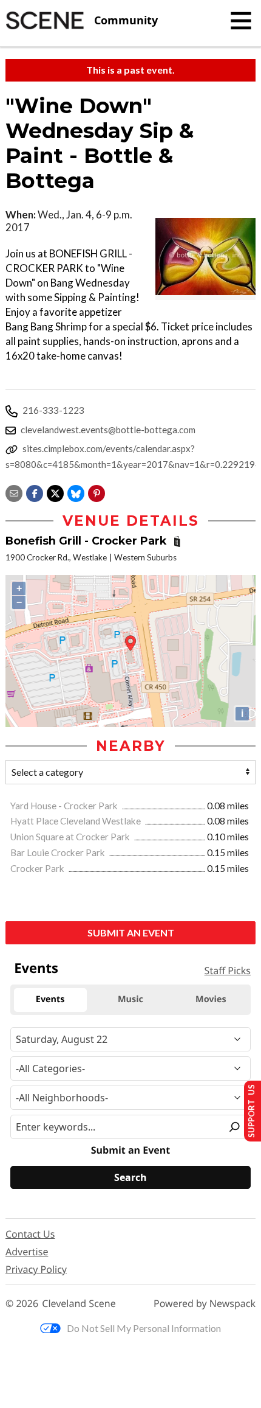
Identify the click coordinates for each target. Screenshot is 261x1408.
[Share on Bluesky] (75, 492)
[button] (96, 492)
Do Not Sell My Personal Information (144, 1328)
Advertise (26, 1251)
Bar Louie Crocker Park (58, 852)
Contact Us (30, 1234)
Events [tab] (50, 999)
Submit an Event (130, 932)
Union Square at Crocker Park (71, 836)
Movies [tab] (210, 999)
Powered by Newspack (205, 1303)
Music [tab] (130, 999)
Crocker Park (38, 868)
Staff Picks (228, 970)
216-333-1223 (53, 410)
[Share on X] (55, 492)
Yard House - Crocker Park (65, 805)
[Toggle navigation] (241, 21)
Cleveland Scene (79, 1303)
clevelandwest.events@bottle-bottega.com (108, 429)
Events (36, 968)
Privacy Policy (36, 1269)
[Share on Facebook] (34, 492)
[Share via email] (13, 492)
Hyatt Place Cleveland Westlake (76, 820)
